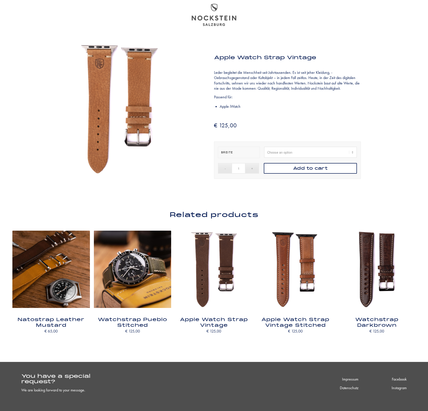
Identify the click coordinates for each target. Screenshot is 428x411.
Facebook (399, 379)
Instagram (399, 387)
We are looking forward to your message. (53, 390)
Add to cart (310, 168)
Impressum (350, 379)
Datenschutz (349, 387)
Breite (227, 152)
